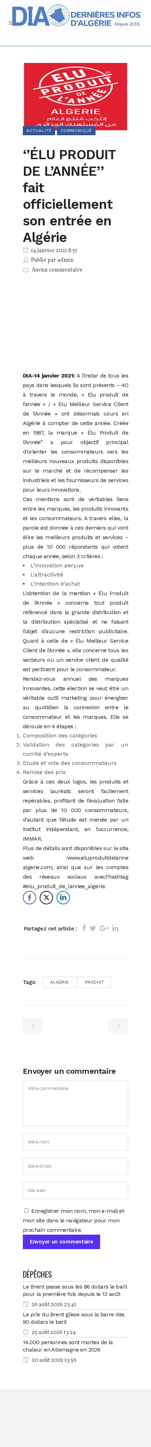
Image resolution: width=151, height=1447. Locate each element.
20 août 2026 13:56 (54, 1360)
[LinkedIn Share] (63, 897)
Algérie (59, 982)
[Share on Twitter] (93, 928)
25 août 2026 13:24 (53, 1332)
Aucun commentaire (57, 270)
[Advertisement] (75, 324)
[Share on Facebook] (84, 928)
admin (65, 260)
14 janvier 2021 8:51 (53, 251)
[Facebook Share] (29, 897)
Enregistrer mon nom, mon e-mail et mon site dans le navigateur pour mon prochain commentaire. (73, 1220)
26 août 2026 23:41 (53, 1305)
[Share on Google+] (104, 928)
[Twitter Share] (46, 897)
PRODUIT (94, 982)
